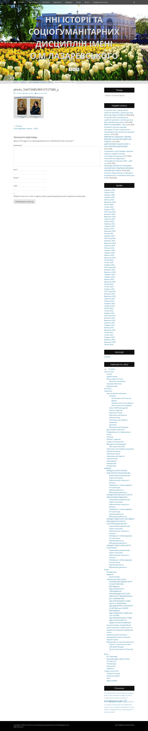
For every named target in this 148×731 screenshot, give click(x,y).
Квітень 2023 (109, 279)
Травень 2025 (109, 226)
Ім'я (16, 170)
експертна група (109, 698)
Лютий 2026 (108, 204)
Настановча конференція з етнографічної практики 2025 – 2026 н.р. (118, 160)
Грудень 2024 (109, 236)
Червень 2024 (109, 250)
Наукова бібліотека (114, 384)
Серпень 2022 (109, 299)
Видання (110, 574)
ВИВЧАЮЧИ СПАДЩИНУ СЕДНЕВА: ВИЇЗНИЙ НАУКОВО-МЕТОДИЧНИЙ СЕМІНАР (117, 139)
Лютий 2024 (108, 260)
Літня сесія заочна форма (121, 405)
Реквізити (110, 668)
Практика (112, 425)
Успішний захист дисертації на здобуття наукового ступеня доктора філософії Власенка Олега (118, 119)
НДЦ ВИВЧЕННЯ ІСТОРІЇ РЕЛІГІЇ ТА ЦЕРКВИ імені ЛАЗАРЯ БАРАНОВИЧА (121, 608)
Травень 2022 (109, 306)
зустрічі (118, 698)
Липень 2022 (109, 301)
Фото (109, 678)
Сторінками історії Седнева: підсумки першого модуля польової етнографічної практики (118, 153)
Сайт (15, 186)
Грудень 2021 (109, 313)
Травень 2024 (109, 253)
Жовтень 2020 (109, 340)
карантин (124, 698)
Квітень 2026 (109, 200)
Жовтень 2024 (109, 241)
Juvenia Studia (114, 577)
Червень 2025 (109, 224)
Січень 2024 (108, 262)
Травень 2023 (109, 277)
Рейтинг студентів (114, 439)
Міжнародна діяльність (118, 492)
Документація (112, 386)
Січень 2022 (108, 311)
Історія (109, 374)
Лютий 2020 (108, 344)
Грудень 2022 (109, 289)
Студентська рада (113, 673)
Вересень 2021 (110, 320)
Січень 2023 (108, 287)
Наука (78, 2)
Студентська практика (115, 442)
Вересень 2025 (110, 217)
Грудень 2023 (109, 265)
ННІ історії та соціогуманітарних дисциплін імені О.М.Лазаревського (45, 725)
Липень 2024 (109, 248)
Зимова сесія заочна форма (122, 403)
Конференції (111, 572)
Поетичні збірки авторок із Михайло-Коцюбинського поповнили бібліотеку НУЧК (119, 175)
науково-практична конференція (122, 704)
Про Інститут (33, 2)
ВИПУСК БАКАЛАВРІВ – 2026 (115, 125)
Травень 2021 (109, 325)
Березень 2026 (110, 202)
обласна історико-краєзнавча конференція (116, 707)
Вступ (87, 2)
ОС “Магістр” (111, 661)
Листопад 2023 (110, 267)
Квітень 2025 (109, 229)
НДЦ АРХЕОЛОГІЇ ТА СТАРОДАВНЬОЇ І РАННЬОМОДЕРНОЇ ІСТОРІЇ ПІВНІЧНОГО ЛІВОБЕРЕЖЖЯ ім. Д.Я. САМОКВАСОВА (121, 594)
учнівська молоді (109, 712)
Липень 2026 (109, 192)
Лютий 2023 (108, 284)
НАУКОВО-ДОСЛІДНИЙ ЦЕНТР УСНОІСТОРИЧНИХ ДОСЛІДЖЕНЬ (120, 584)
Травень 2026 (109, 197)
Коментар (18, 145)
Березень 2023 (110, 282)
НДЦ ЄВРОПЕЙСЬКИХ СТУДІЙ (120, 618)
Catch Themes (130, 725)
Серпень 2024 (109, 245)
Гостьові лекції (114, 487)
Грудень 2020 (109, 337)
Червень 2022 (109, 303)
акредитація (125, 693)
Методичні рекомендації (118, 427)
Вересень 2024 (110, 243)
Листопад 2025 (110, 212)
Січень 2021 (108, 335)
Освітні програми (113, 451)
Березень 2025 (110, 231)
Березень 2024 (110, 258)
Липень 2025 (109, 221)
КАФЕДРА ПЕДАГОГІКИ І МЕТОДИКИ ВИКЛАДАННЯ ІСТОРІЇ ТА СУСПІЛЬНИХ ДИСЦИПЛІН (120, 521)
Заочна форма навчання (116, 393)
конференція (115, 701)
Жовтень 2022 (109, 294)
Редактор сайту (29, 93)
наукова (109, 704)
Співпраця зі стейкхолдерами (120, 485)
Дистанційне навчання (116, 430)
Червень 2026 (109, 195)
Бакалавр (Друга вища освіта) (118, 659)
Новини (24, 82)
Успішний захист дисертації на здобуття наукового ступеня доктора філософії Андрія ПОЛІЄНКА (118, 112)
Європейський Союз (114, 693)
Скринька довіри (113, 676)
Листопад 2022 (110, 291)
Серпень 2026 (109, 190)
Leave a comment (41, 93)
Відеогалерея (112, 681)
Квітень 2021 (109, 328)
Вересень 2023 (110, 272)
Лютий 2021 (108, 332)
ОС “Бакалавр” (112, 656)
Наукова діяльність (116, 490)
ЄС (105, 693)
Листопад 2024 (110, 238)
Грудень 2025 (109, 209)
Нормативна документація (119, 475)
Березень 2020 (110, 342)
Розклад (112, 396)
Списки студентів (115, 410)
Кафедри (68, 2)
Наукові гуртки (112, 639)
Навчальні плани (115, 413)
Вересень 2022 (110, 296)
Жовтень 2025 (109, 214)
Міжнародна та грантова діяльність (120, 642)
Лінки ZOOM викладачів (118, 408)
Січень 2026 (108, 207)
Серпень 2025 (109, 219)
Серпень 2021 (109, 323)
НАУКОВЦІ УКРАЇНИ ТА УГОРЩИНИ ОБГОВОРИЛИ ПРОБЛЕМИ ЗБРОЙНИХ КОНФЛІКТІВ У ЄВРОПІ (119, 168)
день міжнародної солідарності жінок (121, 695)
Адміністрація (112, 376)
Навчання (57, 2)
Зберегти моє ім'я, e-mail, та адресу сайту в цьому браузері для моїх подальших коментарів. (49, 196)
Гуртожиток (111, 666)
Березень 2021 (110, 330)
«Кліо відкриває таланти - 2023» (40, 82)
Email (16, 178)
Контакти (45, 2)
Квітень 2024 (109, 255)
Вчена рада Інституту (115, 379)
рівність (107, 709)
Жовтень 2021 (109, 318)
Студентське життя (100, 2)
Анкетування (112, 461)
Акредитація (111, 463)
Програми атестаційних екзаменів (120, 449)
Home (16, 82)
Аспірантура (111, 466)
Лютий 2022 (108, 308)
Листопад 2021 (110, 315)
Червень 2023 (109, 274)
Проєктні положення (117, 381)
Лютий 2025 (108, 233)
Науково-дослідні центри (116, 579)
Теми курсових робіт (117, 446)
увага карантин (128, 709)
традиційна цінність (116, 709)
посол (131, 707)
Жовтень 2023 (109, 270)
